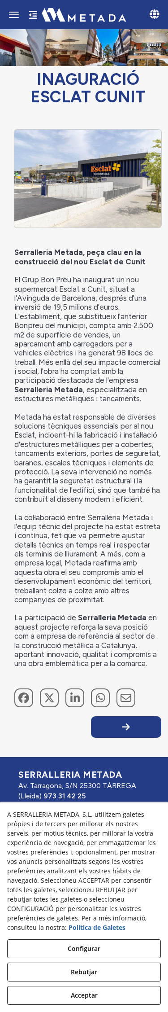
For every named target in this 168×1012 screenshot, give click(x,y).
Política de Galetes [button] (97, 927)
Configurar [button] (84, 948)
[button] (84, 15)
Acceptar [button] (84, 995)
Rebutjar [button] (84, 972)
